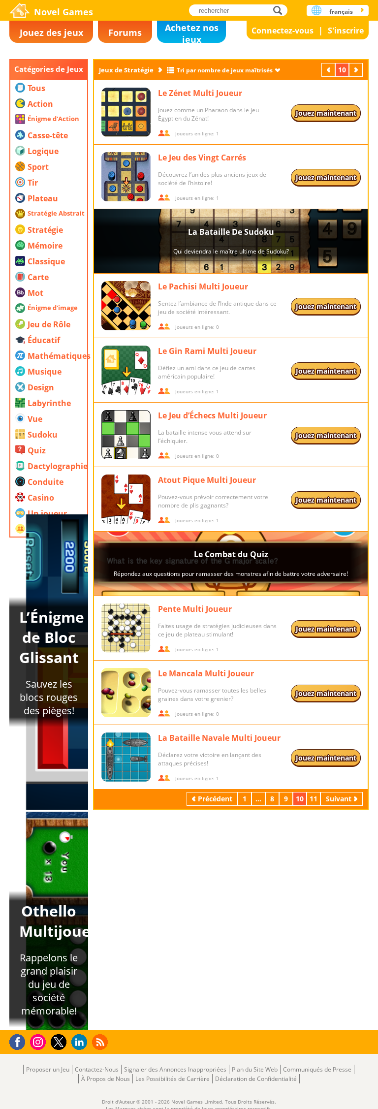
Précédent (329, 69)
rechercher (280, 10)
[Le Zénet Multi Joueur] (126, 112)
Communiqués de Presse (317, 1069)
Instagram (39, 1041)
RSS (101, 1042)
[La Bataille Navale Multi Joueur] (126, 757)
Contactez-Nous (97, 1069)
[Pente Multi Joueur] (126, 628)
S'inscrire (346, 30)
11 (313, 798)
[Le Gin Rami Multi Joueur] (126, 370)
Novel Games (63, 12)
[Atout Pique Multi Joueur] (126, 499)
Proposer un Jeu (47, 1069)
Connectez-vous (283, 30)
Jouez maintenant (326, 113)
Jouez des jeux (51, 32)
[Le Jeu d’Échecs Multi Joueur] (126, 434)
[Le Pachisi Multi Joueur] (126, 305)
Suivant (357, 69)
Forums (125, 32)
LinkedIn (81, 1042)
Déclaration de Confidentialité (256, 1079)
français (341, 11)
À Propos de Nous (105, 1079)
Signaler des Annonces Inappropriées (175, 1069)
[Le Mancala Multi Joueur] (126, 692)
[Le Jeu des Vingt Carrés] (126, 176)
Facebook (20, 1041)
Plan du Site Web (255, 1069)
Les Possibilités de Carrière (172, 1079)
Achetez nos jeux (192, 32)
